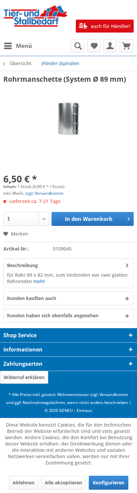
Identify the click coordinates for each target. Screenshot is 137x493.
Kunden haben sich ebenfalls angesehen (52, 315)
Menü (24, 45)
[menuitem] (17, 45)
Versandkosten (113, 394)
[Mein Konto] (110, 45)
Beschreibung (22, 265)
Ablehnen (24, 482)
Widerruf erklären (24, 377)
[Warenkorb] (126, 45)
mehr (39, 281)
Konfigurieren (108, 482)
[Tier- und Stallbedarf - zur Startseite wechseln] (35, 19)
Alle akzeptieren (63, 482)
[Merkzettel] (93, 45)
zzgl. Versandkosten (44, 193)
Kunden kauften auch (31, 298)
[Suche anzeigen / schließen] (77, 45)
